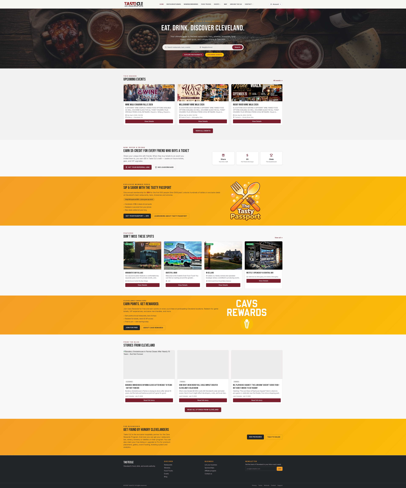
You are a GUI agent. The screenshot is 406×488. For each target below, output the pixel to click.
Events (216, 4)
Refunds (266, 485)
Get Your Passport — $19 (137, 216)
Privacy (254, 485)
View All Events (203, 131)
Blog (165, 477)
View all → (279, 237)
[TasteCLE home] (133, 4)
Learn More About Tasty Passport (170, 216)
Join (279, 469)
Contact (248, 4)
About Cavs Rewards (153, 328)
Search (237, 47)
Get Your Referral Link (139, 167)
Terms (260, 485)
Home (162, 4)
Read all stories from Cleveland (203, 410)
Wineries (167, 468)
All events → (278, 80)
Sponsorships (209, 468)
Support (280, 485)
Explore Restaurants (193, 54)
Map (225, 4)
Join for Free (132, 327)
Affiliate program (210, 471)
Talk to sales (273, 437)
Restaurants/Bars (174, 4)
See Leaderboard (166, 167)
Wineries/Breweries (191, 4)
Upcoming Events (214, 54)
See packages (255, 437)
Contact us (208, 474)
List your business (211, 465)
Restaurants (168, 465)
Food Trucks (206, 4)
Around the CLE (236, 4)
